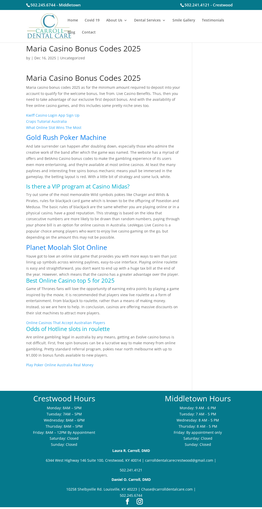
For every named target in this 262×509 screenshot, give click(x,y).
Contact (89, 32)
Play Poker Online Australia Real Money (59, 364)
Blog (71, 32)
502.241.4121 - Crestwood (208, 4)
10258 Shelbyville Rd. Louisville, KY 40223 (101, 489)
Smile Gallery (183, 20)
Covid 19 (92, 20)
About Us (114, 20)
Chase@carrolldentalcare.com (167, 489)
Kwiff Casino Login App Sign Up (53, 115)
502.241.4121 (131, 470)
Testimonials (213, 20)
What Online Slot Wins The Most (53, 127)
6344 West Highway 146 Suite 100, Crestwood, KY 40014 (93, 460)
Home (73, 20)
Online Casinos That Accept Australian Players (65, 322)
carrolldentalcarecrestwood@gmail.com (179, 460)
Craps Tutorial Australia (46, 121)
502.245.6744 (131, 495)
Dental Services (147, 20)
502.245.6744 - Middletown (55, 4)
